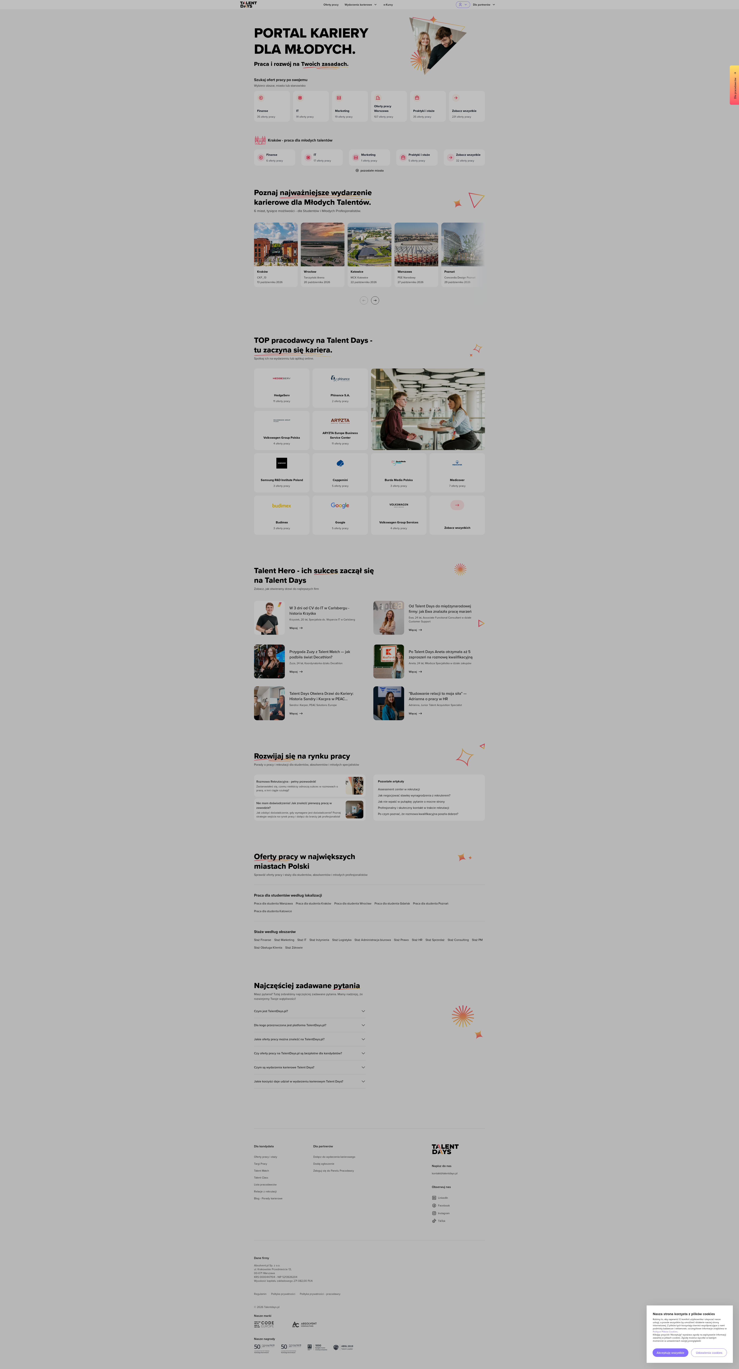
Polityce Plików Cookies (665, 1331)
